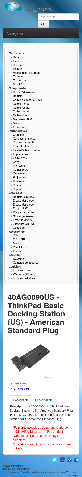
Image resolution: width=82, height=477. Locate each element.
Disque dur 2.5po (23, 200)
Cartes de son (21, 111)
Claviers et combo (24, 142)
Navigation (15, 33)
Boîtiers (17, 96)
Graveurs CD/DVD (24, 224)
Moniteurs (19, 165)
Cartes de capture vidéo (27, 100)
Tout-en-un (19, 80)
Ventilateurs (20, 247)
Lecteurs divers (22, 220)
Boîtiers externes (23, 197)
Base (16, 57)
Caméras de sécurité (25, 262)
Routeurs (18, 181)
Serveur (17, 65)
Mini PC (18, 84)
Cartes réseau (21, 107)
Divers (17, 251)
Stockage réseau (23, 216)
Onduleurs (19, 173)
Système (18, 259)
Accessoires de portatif (27, 73)
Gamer (17, 61)
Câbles (17, 235)
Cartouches (20, 158)
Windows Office (22, 274)
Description (20, 400)
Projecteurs (20, 177)
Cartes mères (21, 103)
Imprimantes (20, 154)
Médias (17, 243)
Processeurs (20, 127)
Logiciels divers (22, 270)
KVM (16, 162)
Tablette (18, 76)
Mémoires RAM (22, 119)
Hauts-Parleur (21, 146)
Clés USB (19, 239)
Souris (17, 185)
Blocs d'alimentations (26, 92)
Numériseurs (20, 169)
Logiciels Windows (24, 278)
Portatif (17, 69)
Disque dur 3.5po (23, 204)
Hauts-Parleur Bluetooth (27, 150)
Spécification (43, 400)
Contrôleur (19, 228)
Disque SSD (20, 208)
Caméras (18, 135)
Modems (18, 123)
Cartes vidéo (20, 115)
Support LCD (20, 189)
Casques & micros (24, 138)
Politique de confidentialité (16, 468)
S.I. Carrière (17, 465)
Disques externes (23, 212)
